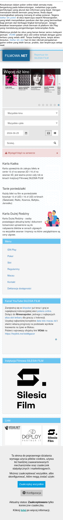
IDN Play (11, 249)
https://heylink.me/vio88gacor (20, 333)
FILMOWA (16, 55)
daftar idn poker (8, 17)
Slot (9, 262)
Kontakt (11, 282)
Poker (10, 256)
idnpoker (26, 307)
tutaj (23, 510)
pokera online (44, 311)
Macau (10, 275)
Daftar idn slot (17, 40)
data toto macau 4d (47, 320)
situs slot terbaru (13, 317)
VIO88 (12, 34)
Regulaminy (13, 269)
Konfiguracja (33, 493)
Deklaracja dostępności (19, 288)
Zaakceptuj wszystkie (31, 484)
